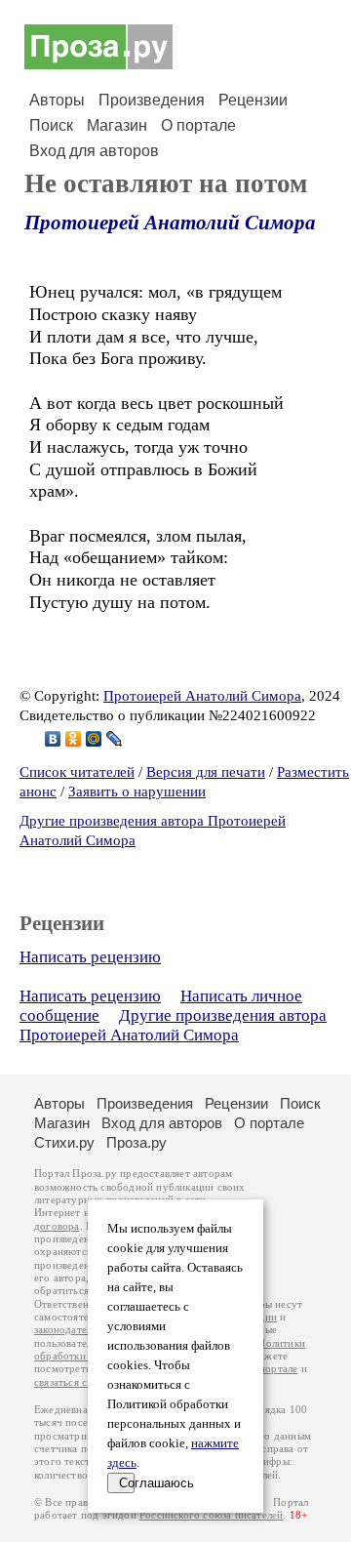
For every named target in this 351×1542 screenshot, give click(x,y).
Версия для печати (205, 772)
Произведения (151, 100)
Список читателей (77, 772)
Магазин (117, 125)
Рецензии (253, 100)
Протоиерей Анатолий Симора (170, 222)
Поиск (51, 125)
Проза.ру (136, 1142)
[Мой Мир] (94, 738)
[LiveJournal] (114, 738)
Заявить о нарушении (137, 791)
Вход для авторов (94, 150)
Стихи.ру (64, 1142)
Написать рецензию (90, 957)
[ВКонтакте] (53, 738)
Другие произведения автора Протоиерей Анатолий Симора (173, 1025)
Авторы (57, 100)
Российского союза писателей (211, 1515)
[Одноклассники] (73, 738)
